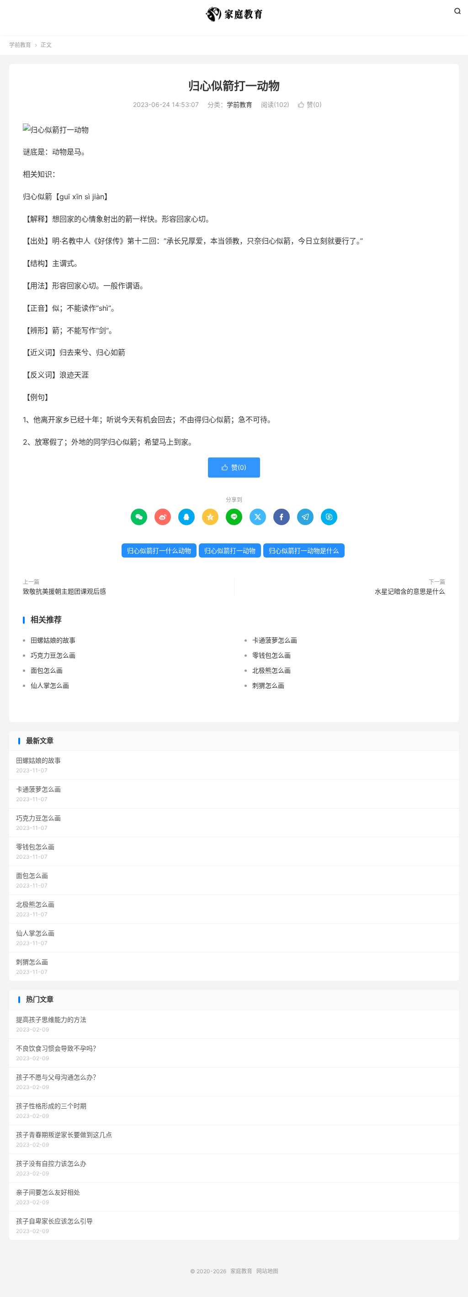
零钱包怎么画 (271, 655)
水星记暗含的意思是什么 (410, 591)
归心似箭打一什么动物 (159, 550)
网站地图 (267, 1271)
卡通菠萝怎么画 (274, 640)
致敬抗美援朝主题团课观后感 (64, 591)
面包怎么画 (47, 670)
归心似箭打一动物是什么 (304, 550)
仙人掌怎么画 (50, 685)
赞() (310, 104)
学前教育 (20, 45)
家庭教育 (234, 14)
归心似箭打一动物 (234, 86)
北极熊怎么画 (271, 670)
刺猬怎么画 (268, 685)
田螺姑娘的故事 (53, 640)
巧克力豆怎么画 (53, 655)
